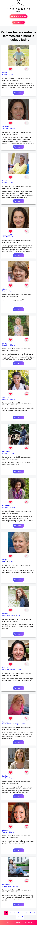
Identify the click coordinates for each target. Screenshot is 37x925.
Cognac (5, 453)
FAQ (8, 923)
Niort (4, 291)
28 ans (11, 832)
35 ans (12, 345)
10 (22, 917)
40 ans (12, 507)
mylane (5, 614)
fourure (5, 722)
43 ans (10, 291)
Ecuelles (5, 345)
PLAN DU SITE (21, 923)
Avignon (5, 129)
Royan (4, 561)
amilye (4, 560)
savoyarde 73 (7, 235)
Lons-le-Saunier (8, 616)
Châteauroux (7, 886)
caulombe (5, 505)
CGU (13, 923)
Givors (4, 74)
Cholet (4, 778)
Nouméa (5, 507)
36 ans (17, 616)
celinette (5, 127)
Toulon (4, 832)
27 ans (11, 74)
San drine (5, 668)
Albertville (6, 237)
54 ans (11, 778)
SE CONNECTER (18, 22)
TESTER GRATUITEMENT (18, 16)
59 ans (10, 561)
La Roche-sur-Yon (8, 670)
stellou (4, 289)
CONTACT (32, 923)
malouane (5, 451)
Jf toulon (5, 830)
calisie (4, 343)
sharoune (5, 397)
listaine (5, 776)
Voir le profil (18, 93)
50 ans (12, 129)
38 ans (12, 399)
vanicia (4, 73)
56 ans (12, 453)
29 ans (15, 886)
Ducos (4, 181)
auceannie (6, 884)
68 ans (11, 183)
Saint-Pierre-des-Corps (10, 724)
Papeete (5, 399)
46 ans (13, 237)
